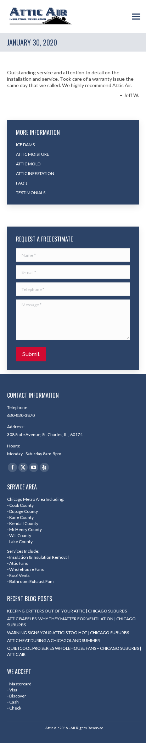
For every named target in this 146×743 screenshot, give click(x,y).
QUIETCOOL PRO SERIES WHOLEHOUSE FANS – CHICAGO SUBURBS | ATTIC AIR (74, 651)
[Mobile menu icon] (136, 16)
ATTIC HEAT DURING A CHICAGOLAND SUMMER (53, 640)
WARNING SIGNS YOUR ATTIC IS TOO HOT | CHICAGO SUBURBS (68, 632)
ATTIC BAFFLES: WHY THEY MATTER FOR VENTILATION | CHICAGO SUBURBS (71, 621)
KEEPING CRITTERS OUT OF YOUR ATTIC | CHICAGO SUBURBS (67, 611)
